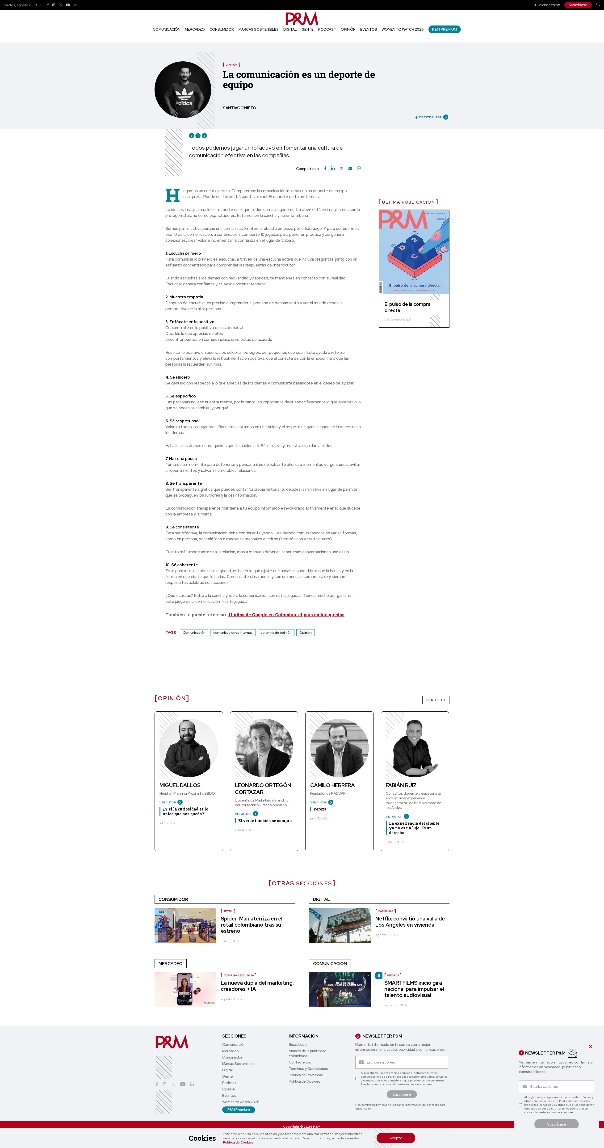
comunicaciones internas (233, 632)
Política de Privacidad (306, 1075)
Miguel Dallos (180, 785)
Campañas (385, 911)
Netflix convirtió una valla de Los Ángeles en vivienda (410, 921)
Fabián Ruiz (401, 785)
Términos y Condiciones (308, 1068)
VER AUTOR (167, 802)
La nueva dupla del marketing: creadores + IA (257, 985)
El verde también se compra (265, 820)
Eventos (368, 29)
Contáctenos (300, 1062)
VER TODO (435, 700)
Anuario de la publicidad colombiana (307, 1053)
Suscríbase (578, 4)
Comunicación (166, 29)
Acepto (396, 1137)
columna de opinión (276, 632)
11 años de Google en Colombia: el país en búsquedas (286, 614)
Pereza (320, 808)
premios (393, 975)
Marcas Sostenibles (259, 29)
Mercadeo (195, 29)
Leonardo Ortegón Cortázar (263, 789)
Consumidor (222, 29)
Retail (228, 911)
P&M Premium (444, 29)
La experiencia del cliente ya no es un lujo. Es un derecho (414, 828)
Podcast (327, 29)
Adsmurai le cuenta (238, 975)
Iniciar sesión (549, 4)
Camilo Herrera (332, 785)
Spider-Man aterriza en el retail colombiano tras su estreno (251, 924)
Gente (308, 29)
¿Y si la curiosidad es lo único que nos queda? (185, 811)
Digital (290, 29)
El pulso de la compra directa (408, 307)
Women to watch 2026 (403, 29)
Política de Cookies (238, 1142)
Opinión (348, 29)
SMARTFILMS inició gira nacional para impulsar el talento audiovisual (414, 989)
